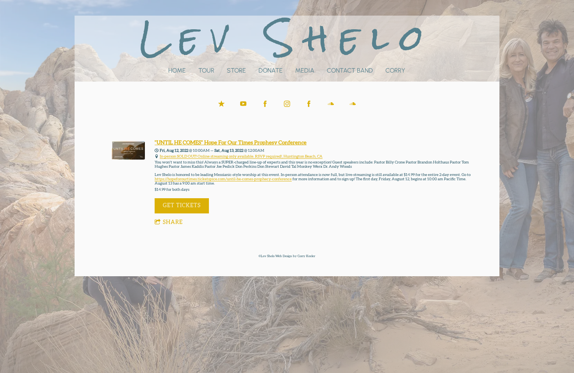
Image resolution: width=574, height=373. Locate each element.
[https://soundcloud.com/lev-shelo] (352, 104)
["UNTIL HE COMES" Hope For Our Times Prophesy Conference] (128, 158)
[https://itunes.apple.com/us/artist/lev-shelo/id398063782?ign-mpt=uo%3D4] (221, 104)
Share (173, 222)
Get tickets (182, 205)
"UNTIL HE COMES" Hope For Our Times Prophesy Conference (231, 143)
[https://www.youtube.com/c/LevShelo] (243, 104)
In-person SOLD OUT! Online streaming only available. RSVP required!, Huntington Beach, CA (241, 156)
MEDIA (304, 70)
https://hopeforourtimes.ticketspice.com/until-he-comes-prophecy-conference (223, 179)
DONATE (270, 70)
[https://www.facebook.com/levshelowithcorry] (309, 104)
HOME (177, 70)
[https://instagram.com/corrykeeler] (287, 104)
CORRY (395, 70)
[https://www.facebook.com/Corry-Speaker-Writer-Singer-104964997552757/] (265, 104)
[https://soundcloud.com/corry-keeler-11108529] (331, 104)
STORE (236, 70)
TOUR (206, 70)
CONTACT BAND (350, 70)
